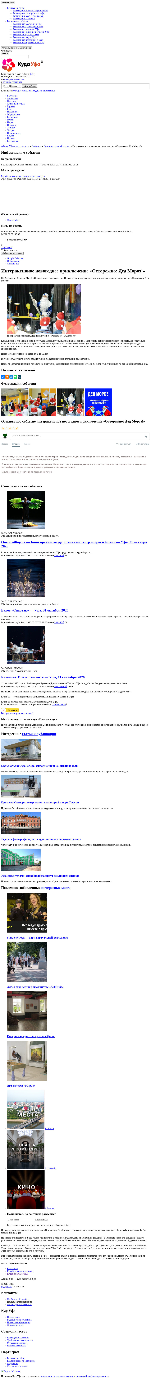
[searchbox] (75, 53)
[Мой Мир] (11, 377)
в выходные (35, 90)
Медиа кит (12, 1363)
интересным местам (14, 79)
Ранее (27, 443)
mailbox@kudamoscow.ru (19, 1304)
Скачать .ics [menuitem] (13, 263)
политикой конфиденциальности (92, 1376)
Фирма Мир (13, 220)
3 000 (60, 686)
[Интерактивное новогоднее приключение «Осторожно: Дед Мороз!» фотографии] (15, 415)
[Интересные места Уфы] (26, 1128)
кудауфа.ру (6, 1286)
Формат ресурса (15, 1325)
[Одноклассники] (7, 377)
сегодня (17, 90)
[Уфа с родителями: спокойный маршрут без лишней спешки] (21, 870)
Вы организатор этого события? (17, 713)
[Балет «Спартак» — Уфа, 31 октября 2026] (75, 578)
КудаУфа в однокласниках (20, 1271)
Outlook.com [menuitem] (13, 261)
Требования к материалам (20, 1340)
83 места (49, 1128)
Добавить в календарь (12, 253)
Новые (4, 443)
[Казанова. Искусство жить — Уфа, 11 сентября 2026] (75, 645)
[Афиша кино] (26, 1208)
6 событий (50, 1168)
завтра (25, 90)
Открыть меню (8, 48)
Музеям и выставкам (17, 1343)
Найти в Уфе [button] (8, 3)
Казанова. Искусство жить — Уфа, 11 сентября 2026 (43, 677)
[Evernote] (15, 377)
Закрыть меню (24, 48)
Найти (5, 54)
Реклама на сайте (15, 1358)
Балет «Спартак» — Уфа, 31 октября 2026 (34, 610)
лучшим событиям (12, 82)
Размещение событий (18, 1337)
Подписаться (41, 1219)
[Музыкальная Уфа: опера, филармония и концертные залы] (21, 760)
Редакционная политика (19, 1319)
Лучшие (16, 443)
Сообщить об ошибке (18, 1299)
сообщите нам (59, 704)
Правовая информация (18, 1322)
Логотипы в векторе (17, 1366)
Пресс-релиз (13, 1317)
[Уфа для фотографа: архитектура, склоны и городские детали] (21, 833)
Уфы (32, 74)
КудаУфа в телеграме (17, 1274)
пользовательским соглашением (57, 1376)
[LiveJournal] (19, 377)
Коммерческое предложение (21, 1361)
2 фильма (49, 1208)
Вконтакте (12, 1268)
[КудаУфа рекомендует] (26, 1168)
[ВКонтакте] (3, 377)
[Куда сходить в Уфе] (33, 71)
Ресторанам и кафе (16, 1345)
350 (59, 555)
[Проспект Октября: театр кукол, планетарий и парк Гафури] (21, 796)
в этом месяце (48, 90)
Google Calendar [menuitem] (15, 258)
